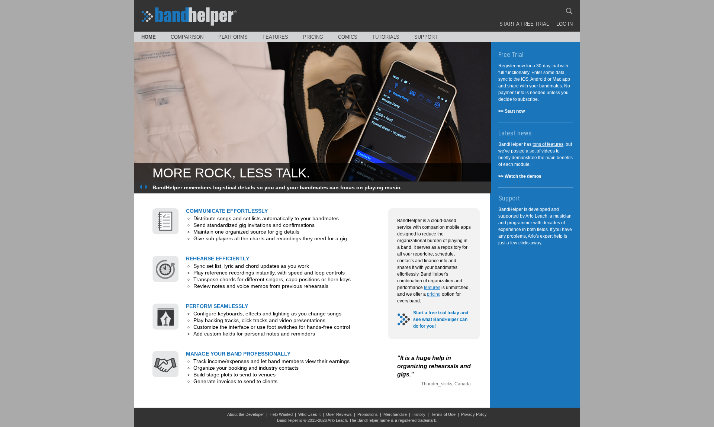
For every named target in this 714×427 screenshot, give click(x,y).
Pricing (313, 37)
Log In (564, 24)
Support (426, 37)
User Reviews (339, 414)
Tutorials (385, 37)
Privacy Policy (474, 414)
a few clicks (518, 242)
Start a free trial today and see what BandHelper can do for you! (440, 319)
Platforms (233, 37)
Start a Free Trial (524, 24)
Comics (347, 37)
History (418, 414)
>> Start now (511, 111)
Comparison (187, 37)
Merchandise (395, 414)
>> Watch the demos (519, 176)
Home (148, 37)
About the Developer (245, 414)
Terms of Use (443, 414)
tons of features (548, 144)
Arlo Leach (337, 420)
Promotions (367, 414)
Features (275, 37)
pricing (434, 294)
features (432, 287)
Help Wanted (281, 414)
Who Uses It (309, 414)
